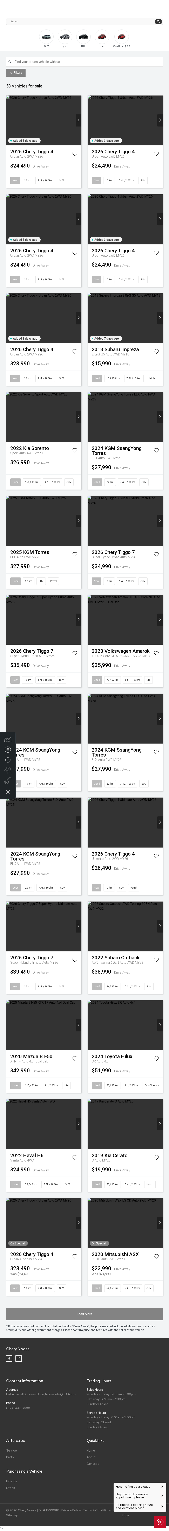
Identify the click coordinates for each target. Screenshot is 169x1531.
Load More (84, 1314)
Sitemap (12, 1515)
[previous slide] (15, 38)
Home (91, 1450)
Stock (10, 1488)
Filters (18, 72)
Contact (93, 1463)
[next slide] (157, 42)
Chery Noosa (17, 1348)
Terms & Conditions (97, 1510)
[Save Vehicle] (74, 154)
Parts (10, 1457)
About (91, 1457)
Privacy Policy (71, 1510)
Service (11, 1450)
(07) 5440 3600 (18, 1408)
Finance (11, 1481)
